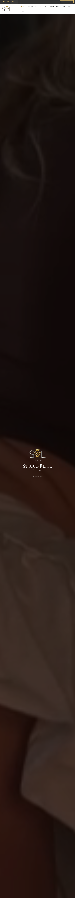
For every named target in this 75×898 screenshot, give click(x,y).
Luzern (15, 2)
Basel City (6, 2)
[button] (67, 1)
